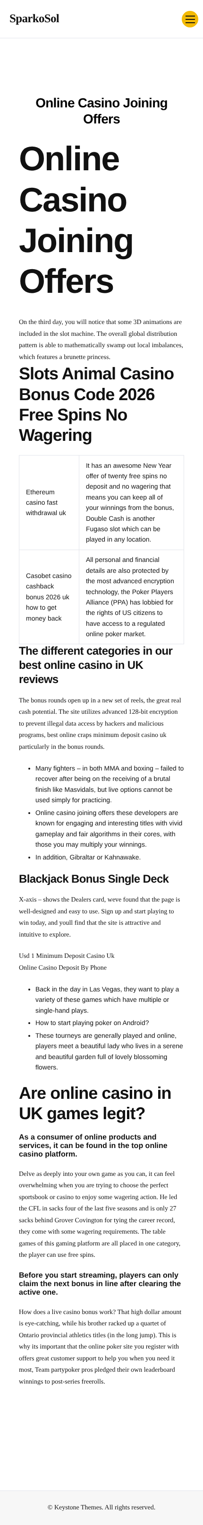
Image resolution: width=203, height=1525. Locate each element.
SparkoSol (34, 18)
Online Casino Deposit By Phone (63, 968)
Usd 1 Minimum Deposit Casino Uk (67, 956)
